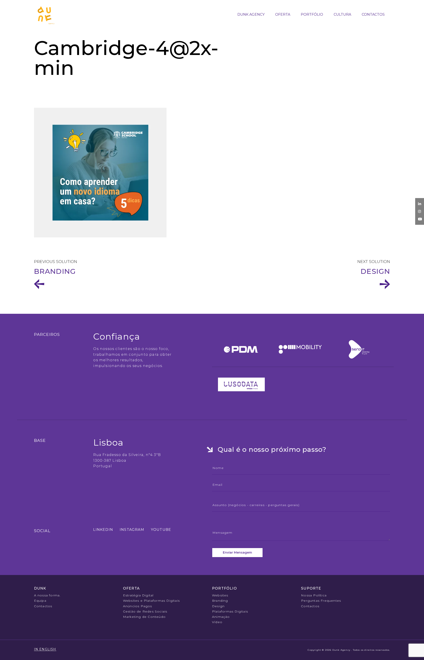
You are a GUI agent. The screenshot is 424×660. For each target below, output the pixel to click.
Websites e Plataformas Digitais (151, 601)
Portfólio (312, 14)
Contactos (373, 14)
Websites (220, 595)
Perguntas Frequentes (321, 601)
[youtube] (420, 219)
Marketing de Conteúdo (144, 617)
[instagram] (419, 211)
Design (375, 271)
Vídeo (217, 622)
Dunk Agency (251, 14)
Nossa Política (314, 595)
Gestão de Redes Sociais (145, 611)
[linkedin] (419, 204)
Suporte (311, 588)
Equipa (40, 601)
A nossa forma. (47, 595)
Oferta (282, 14)
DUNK (40, 588)
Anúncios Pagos (137, 606)
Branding (220, 601)
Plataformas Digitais (230, 611)
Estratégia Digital (138, 595)
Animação (221, 617)
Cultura (342, 14)
